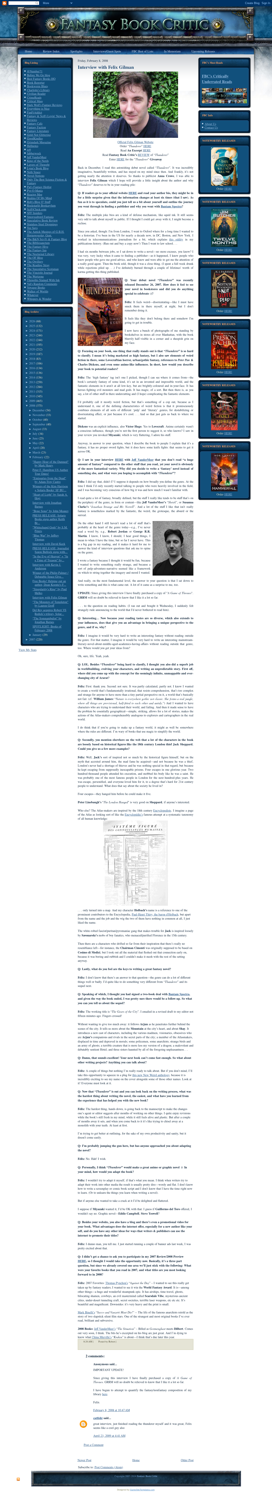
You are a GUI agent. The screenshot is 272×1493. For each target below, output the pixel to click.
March (36, 452)
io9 (29, 150)
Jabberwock (34, 153)
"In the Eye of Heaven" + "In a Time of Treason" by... (50, 558)
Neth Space (34, 172)
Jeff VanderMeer (37, 157)
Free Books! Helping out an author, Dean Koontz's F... (49, 583)
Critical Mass (35, 101)
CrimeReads (34, 97)
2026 (32, 321)
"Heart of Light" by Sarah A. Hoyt (50, 496)
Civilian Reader (36, 94)
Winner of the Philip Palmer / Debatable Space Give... (50, 575)
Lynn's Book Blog (38, 168)
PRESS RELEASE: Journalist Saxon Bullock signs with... (51, 550)
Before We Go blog (38, 75)
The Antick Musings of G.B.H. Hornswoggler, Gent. (45, 234)
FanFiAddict (34, 112)
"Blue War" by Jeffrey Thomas (46, 537)
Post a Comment (93, 1445)
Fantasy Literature (38, 131)
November (39, 415)
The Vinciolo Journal (39, 273)
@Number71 (34, 71)
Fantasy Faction (36, 127)
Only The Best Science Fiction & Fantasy (47, 181)
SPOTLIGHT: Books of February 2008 (47, 628)
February (38, 457)
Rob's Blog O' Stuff (38, 202)
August (37, 429)
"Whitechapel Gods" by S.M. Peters (50, 529)
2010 (32, 396)
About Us (210, 124)
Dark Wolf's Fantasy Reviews (44, 105)
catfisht (98, 1418)
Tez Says (32, 228)
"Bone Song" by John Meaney (51, 511)
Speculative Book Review (42, 220)
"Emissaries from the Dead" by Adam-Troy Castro (49, 480)
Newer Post (84, 1460)
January (37, 635)
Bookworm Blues (37, 86)
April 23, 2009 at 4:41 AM (109, 1436)
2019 (32, 354)
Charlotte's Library (38, 90)
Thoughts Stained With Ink (43, 280)
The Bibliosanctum (38, 243)
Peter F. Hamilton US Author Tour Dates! (50, 472)
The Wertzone (35, 276)
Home (136, 1460)
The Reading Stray (38, 265)
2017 (32, 363)
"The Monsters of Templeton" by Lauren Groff (50, 604)
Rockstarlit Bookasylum (41, 205)
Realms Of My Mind (39, 198)
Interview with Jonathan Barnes (47, 504)
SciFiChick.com (36, 209)
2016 (32, 368)
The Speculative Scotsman (43, 269)
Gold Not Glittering (39, 135)
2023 (32, 335)
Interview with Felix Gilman (50, 597)
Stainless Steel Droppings (42, 224)
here (104, 1394)
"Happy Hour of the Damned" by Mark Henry (51, 464)
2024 (32, 330)
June (35, 438)
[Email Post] (119, 1341)
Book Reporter (36, 83)
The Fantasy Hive (37, 247)
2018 (32, 359)
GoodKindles (35, 138)
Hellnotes (32, 146)
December (39, 410)
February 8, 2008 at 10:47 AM (111, 1410)
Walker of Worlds (37, 291)
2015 (32, 373)
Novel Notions (35, 176)
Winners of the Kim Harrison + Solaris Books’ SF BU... (50, 488)
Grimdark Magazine (39, 142)
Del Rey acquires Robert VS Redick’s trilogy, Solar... (49, 612)
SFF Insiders (34, 213)
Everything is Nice (38, 109)
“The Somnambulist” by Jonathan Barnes (47, 620)
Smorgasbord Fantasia (40, 217)
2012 (32, 387)
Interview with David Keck (49, 544)
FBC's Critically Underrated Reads (217, 78)
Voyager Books (36, 287)
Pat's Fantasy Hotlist (39, 187)
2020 (32, 349)
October (37, 420)
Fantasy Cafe (34, 123)
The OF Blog (35, 258)
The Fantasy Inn (37, 250)
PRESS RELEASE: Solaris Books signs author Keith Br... (49, 519)
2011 (32, 391)
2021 (32, 345)
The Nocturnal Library (40, 254)
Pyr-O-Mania (35, 191)
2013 (32, 382)
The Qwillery (35, 261)
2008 (32, 405)
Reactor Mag (34, 194)
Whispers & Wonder (39, 299)
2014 (32, 377)
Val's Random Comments (42, 284)
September (39, 424)
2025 (32, 326)
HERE (228, 189)
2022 (32, 340)
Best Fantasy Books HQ (41, 79)
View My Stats (28, 650)
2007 (32, 639)
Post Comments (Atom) (109, 1467)
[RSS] (18, 1479)
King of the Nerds (38, 161)
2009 (32, 401)
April (36, 448)
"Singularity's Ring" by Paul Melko (50, 591)
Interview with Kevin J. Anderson (47, 566)
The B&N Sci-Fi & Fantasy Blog (47, 239)
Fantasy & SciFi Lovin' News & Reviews (46, 118)
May (35, 443)
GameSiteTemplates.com (142, 1490)
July (35, 434)
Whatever (32, 295)
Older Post (187, 1460)
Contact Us (211, 127)
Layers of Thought (38, 165)
